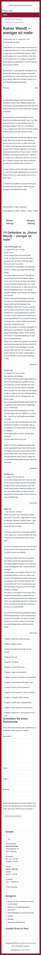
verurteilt (24, 132)
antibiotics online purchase (20, 639)
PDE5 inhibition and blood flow (22, 708)
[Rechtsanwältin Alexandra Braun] (7, 11)
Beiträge (10, 919)
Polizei (29, 211)
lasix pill (14, 657)
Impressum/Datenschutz (16, 922)
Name (5, 768)
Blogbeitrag (17, 82)
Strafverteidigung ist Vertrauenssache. (21, 913)
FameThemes (25, 950)
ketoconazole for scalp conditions (23, 692)
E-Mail (6, 779)
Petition (23, 211)
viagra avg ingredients (19, 672)
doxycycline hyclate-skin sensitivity (23, 677)
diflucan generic (16, 644)
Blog (13, 19)
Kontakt (10, 916)
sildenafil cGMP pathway (20, 697)
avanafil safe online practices (21, 703)
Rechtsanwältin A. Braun (11, 42)
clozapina (14, 662)
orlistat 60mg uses (17, 667)
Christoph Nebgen (11, 247)
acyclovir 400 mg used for (20, 687)
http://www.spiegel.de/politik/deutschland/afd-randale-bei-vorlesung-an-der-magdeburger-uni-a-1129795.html (20, 405)
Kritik (17, 211)
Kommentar (7, 736)
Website (6, 789)
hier (24, 62)
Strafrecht (18, 19)
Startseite (7, 19)
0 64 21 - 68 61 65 (12, 869)
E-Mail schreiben (11, 887)
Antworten (33, 364)
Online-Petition (8, 175)
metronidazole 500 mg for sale (22, 682)
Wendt (35, 211)
